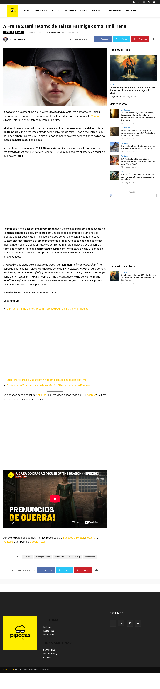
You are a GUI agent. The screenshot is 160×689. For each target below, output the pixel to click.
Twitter (80, 537)
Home (27, 10)
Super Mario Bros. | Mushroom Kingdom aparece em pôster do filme (46, 379)
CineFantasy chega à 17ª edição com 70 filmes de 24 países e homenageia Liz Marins (132, 90)
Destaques (125, 110)
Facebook (69, 537)
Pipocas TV (49, 634)
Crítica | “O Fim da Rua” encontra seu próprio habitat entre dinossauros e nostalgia (138, 176)
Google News (37, 541)
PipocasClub (9, 669)
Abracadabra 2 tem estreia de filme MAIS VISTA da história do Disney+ (48, 385)
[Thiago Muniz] (6, 39)
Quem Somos (113, 10)
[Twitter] (149, 2)
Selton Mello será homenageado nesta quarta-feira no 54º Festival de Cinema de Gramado (138, 133)
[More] (153, 39)
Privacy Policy (50, 653)
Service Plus (49, 649)
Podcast (97, 10)
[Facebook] (138, 2)
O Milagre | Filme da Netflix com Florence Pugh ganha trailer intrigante (47, 308)
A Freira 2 (27, 557)
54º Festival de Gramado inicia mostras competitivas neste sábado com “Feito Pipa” (138, 161)
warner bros (90, 557)
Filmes (19, 32)
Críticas (56, 10)
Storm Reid (59, 557)
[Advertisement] (133, 310)
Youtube (8, 541)
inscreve (91, 394)
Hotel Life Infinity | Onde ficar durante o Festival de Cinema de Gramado (138, 147)
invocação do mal (42, 557)
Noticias (8, 32)
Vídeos (84, 10)
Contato (130, 10)
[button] (134, 2)
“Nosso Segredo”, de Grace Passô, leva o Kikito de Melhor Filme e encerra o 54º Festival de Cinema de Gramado (138, 116)
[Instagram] (144, 2)
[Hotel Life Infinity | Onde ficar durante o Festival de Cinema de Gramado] (114, 147)
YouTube (41, 394)
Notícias (39, 10)
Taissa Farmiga (74, 557)
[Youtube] (154, 2)
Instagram (91, 537)
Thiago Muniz (18, 39)
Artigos (69, 10)
